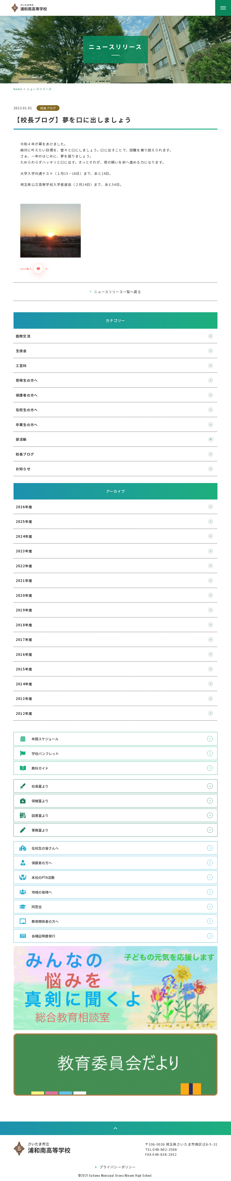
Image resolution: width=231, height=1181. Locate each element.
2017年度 (24, 639)
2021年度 (24, 580)
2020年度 (24, 595)
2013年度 (24, 698)
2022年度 (24, 565)
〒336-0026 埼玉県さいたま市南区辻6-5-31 (181, 1144)
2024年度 (24, 536)
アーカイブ (115, 491)
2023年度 (24, 551)
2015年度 (24, 669)
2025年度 (24, 521)
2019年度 (24, 610)
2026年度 (24, 506)
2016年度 (24, 654)
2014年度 (24, 684)
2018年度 (24, 624)
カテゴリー (115, 320)
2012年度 (24, 713)
